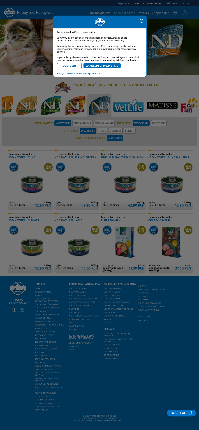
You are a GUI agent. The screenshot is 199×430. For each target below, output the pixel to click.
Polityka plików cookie (68, 73)
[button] (181, 413)
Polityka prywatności (91, 73)
